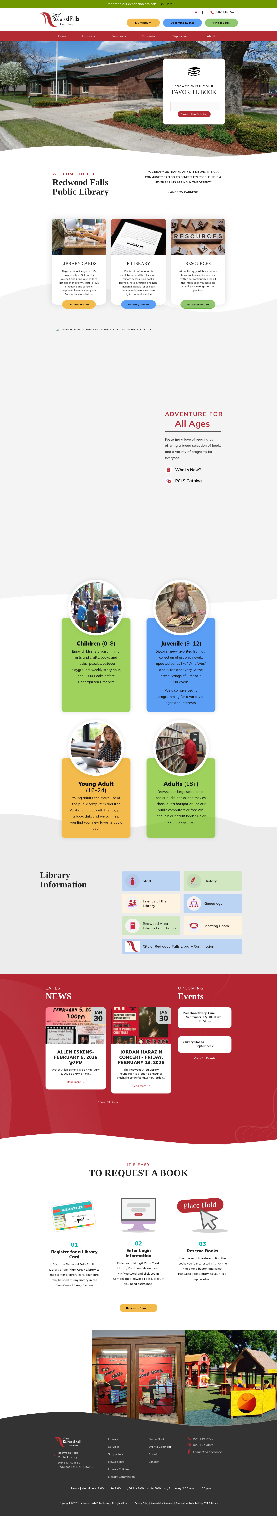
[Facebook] (202, 12)
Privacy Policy (142, 1503)
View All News (108, 1102)
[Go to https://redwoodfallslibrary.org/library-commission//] (182, 946)
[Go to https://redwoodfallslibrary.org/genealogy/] (213, 903)
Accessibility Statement (162, 1503)
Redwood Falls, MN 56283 (75, 1467)
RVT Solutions (211, 1503)
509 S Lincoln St (69, 1462)
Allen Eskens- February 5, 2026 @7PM (75, 1057)
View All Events (204, 1058)
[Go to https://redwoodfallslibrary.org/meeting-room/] (213, 925)
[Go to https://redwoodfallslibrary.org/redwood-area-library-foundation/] (151, 925)
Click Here (164, 4)
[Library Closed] (204, 1044)
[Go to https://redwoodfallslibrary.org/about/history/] (213, 881)
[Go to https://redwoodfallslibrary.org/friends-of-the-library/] (151, 903)
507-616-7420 (226, 12)
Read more (74, 1082)
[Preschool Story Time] (204, 1017)
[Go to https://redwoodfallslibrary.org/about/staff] (151, 881)
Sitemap (180, 1503)
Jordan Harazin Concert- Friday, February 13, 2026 (141, 1057)
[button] (196, 12)
